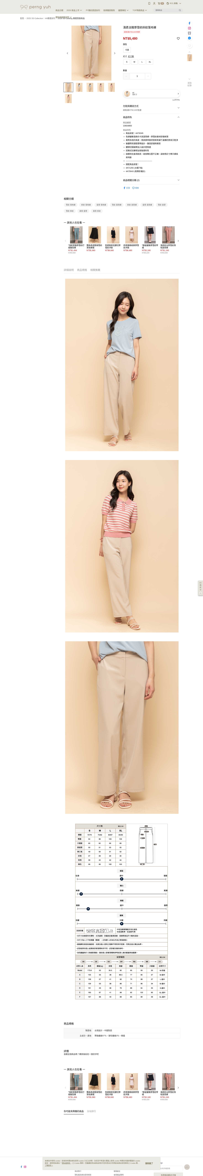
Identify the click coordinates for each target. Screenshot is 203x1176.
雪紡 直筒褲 (116, 205)
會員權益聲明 (119, 1175)
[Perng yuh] (35, 7)
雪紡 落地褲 (70, 205)
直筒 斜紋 (97, 211)
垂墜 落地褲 (101, 205)
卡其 (127, 50)
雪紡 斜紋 (70, 211)
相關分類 (69, 199)
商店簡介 (78, 1171)
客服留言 (117, 1171)
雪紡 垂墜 (162, 205)
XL (150, 62)
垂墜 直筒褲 (147, 205)
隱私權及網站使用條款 (83, 1175)
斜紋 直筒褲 (132, 205)
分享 (128, 188)
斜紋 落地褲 (86, 205)
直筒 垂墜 (83, 211)
